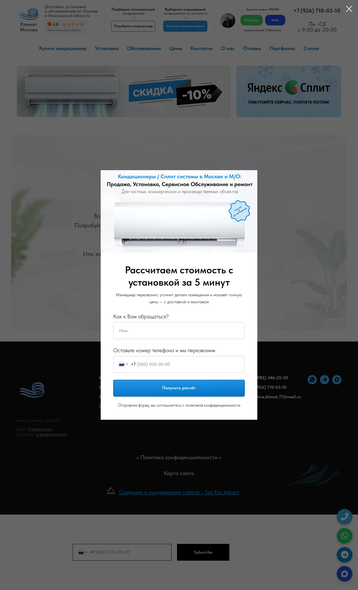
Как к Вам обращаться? (141, 316)
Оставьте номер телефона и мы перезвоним (164, 350)
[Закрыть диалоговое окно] (346, 9)
